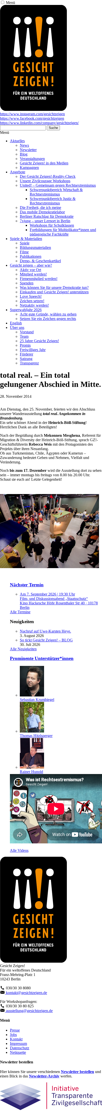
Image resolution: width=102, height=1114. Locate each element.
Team (24, 336)
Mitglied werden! (33, 274)
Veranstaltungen (32, 159)
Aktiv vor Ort (30, 270)
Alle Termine (20, 612)
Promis (25, 345)
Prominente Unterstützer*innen (42, 658)
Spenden (26, 283)
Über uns (17, 327)
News (24, 145)
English (16, 323)
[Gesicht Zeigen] (33, 109)
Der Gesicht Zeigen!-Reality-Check (48, 176)
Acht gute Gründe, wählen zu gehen (48, 314)
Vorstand (27, 332)
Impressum (18, 1043)
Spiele (24, 243)
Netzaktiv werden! (34, 305)
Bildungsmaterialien (35, 247)
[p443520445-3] (49, 567)
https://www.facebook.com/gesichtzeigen (32, 118)
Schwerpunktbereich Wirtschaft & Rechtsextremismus (56, 192)
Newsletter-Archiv (44, 1076)
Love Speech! (31, 296)
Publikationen (30, 256)
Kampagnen (29, 167)
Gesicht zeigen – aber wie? (31, 265)
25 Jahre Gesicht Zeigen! (39, 341)
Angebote (17, 172)
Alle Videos (19, 850)
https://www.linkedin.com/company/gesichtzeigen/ (39, 123)
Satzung (26, 359)
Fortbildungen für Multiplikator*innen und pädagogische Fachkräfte (63, 232)
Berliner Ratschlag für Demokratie (47, 216)
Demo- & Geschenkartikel (40, 261)
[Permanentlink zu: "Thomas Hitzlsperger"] (32, 731)
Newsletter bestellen (77, 1072)
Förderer (26, 354)
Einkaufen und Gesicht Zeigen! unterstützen (54, 292)
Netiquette (18, 1052)
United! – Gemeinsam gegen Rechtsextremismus (58, 185)
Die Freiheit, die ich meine (40, 207)
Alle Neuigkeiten (23, 649)
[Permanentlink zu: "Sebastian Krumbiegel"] (32, 695)
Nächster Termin (27, 584)
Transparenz (29, 363)
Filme (24, 252)
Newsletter (28, 150)
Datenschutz (19, 1048)
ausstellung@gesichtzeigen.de (29, 1011)
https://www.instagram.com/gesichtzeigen (32, 114)
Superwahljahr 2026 (26, 310)
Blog (23, 154)
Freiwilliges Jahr (33, 350)
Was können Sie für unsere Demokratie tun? (54, 287)
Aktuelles (17, 141)
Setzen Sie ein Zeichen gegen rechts (48, 319)
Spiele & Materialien (26, 239)
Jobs (13, 1035)
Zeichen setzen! (32, 301)
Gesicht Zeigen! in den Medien (44, 163)
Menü (10, 2)
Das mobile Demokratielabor (42, 212)
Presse (15, 1030)
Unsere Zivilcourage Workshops (45, 181)
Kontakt (16, 1039)
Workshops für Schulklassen (52, 225)
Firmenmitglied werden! (38, 279)
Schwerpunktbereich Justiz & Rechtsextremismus (53, 201)
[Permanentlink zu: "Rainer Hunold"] (32, 767)
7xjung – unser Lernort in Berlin (45, 221)
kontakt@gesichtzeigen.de (26, 993)
